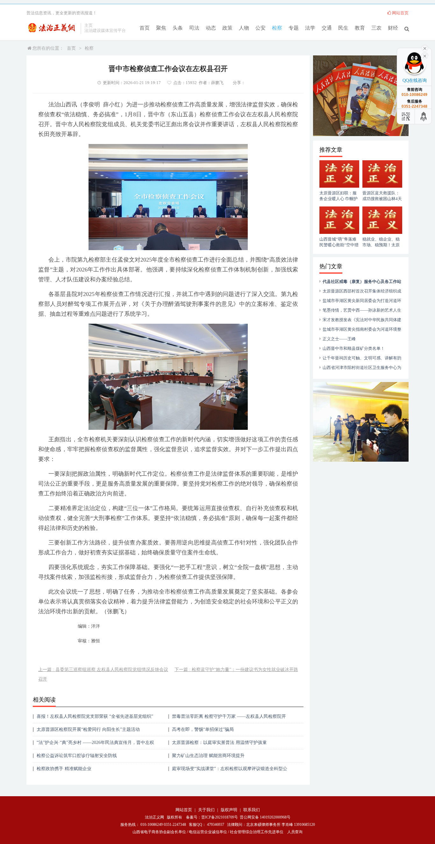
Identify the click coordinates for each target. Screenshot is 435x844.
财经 (393, 28)
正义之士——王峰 (339, 338)
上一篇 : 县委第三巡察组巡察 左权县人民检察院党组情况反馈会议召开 (103, 674)
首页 (144, 28)
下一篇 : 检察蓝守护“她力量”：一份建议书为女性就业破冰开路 (236, 669)
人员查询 (295, 832)
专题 (294, 28)
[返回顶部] (424, 116)
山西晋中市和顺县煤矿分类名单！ (354, 348)
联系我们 (251, 809)
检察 (277, 28)
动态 (211, 28)
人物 (244, 28)
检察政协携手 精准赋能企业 (64, 768)
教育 (360, 28)
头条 (178, 28)
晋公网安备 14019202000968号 (265, 817)
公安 (260, 28)
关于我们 (206, 809)
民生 (343, 28)
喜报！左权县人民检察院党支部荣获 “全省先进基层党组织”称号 (95, 718)
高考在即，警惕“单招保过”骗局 (203, 729)
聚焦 (161, 28)
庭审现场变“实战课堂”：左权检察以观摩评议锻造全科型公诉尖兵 (229, 770)
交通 (327, 28)
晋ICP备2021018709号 (219, 817)
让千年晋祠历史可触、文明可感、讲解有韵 (362, 358)
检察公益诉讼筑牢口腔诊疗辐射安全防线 (77, 755)
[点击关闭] (425, 55)
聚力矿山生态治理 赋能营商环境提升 (208, 755)
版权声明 (229, 809)
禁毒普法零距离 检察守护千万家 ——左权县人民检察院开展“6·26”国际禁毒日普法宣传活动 (229, 718)
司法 (194, 28)
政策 (227, 28)
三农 (376, 28)
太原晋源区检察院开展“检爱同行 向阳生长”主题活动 (88, 729)
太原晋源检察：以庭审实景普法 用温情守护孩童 (219, 742)
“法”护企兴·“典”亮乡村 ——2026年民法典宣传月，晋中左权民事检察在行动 (95, 744)
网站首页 (400, 13)
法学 (310, 28)
